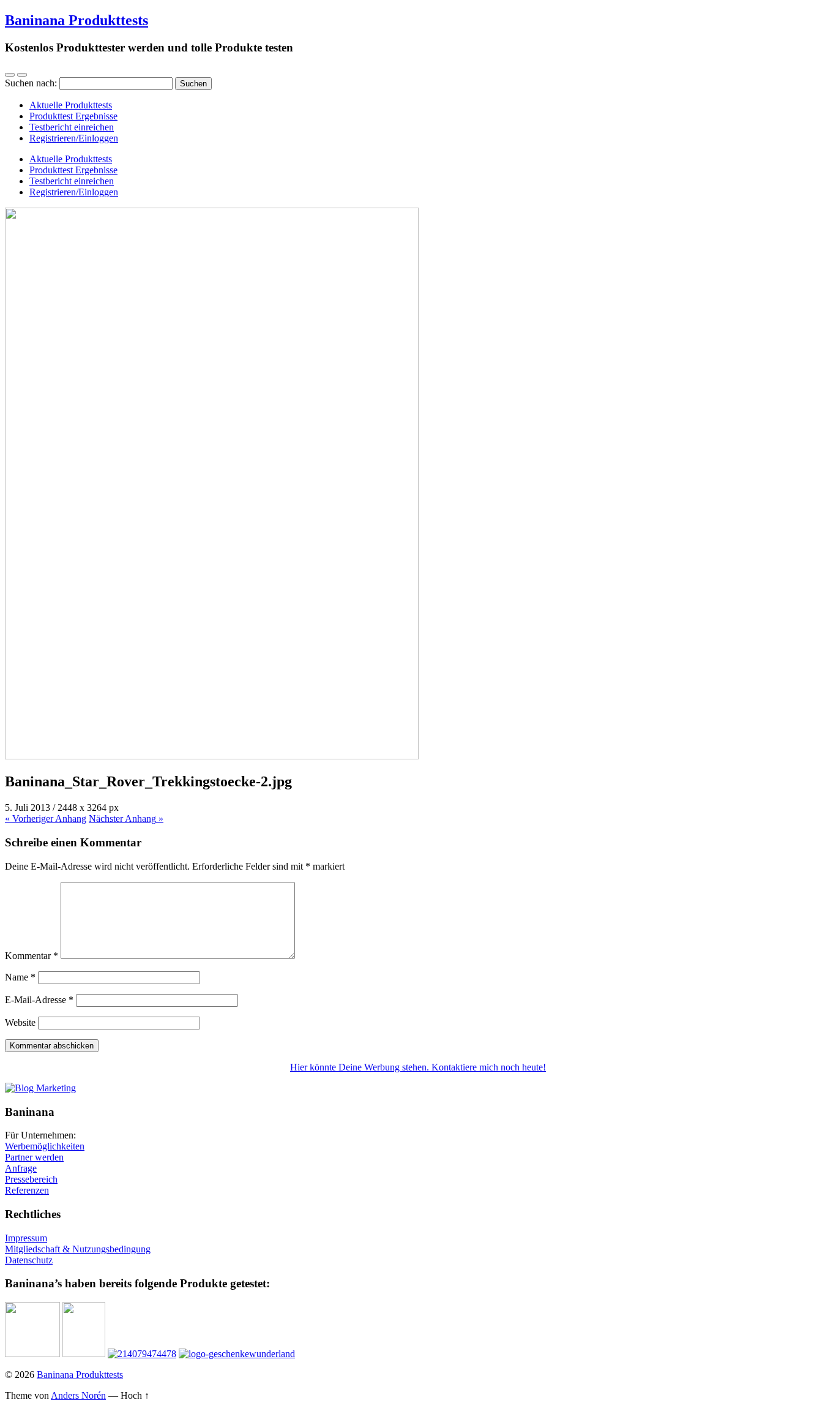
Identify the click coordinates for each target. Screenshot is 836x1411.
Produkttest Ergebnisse (73, 116)
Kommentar (31, 955)
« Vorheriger (45, 818)
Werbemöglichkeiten (44, 1146)
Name (20, 977)
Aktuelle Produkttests (70, 105)
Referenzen (27, 1190)
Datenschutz (29, 1260)
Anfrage (21, 1168)
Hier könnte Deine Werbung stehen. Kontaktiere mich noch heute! (418, 1067)
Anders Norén (78, 1395)
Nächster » (126, 818)
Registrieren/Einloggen (73, 138)
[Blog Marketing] (40, 1088)
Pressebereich (31, 1179)
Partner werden (34, 1157)
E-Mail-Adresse (39, 1000)
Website (20, 1022)
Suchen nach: (31, 83)
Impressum (26, 1238)
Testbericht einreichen (71, 127)
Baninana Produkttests (76, 20)
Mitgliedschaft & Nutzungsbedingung (78, 1249)
